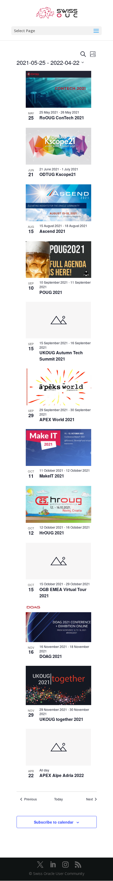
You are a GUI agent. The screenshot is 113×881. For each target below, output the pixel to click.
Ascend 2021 (52, 231)
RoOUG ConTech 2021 (61, 118)
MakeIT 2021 (51, 476)
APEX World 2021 (57, 419)
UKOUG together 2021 (61, 719)
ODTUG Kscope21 (57, 174)
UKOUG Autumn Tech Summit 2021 (61, 356)
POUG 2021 (50, 292)
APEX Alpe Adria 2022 (61, 775)
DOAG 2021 (50, 656)
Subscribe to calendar (53, 822)
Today (58, 799)
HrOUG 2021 (51, 533)
